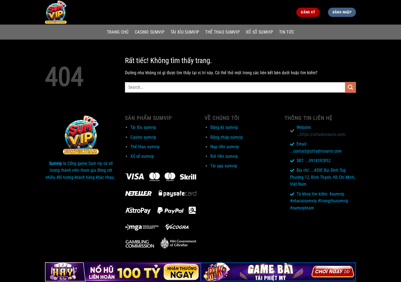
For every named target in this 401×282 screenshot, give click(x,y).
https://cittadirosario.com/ (323, 134)
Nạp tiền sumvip (224, 146)
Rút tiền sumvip (224, 156)
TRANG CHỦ (118, 32)
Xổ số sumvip (259, 32)
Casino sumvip (149, 32)
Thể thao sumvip (222, 32)
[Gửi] (350, 87)
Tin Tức (286, 32)
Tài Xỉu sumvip (184, 32)
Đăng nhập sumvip (226, 137)
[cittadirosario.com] (72, 12)
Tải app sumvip (223, 165)
